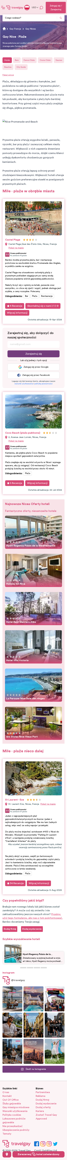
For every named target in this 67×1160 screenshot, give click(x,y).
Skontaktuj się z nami (39, 306)
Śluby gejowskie (11, 1103)
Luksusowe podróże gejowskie (13, 1120)
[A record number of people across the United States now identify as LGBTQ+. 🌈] (55, 998)
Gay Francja (15, 29)
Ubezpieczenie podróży (15, 1130)
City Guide (21, 67)
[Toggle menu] (3, 7)
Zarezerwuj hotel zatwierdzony (38, 1154)
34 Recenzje (17, 883)
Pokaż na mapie (16, 248)
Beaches (8, 67)
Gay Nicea (30, 29)
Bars (17, 60)
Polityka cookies (11, 1115)
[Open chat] (41, 7)
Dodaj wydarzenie (46, 1103)
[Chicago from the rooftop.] (12, 1051)
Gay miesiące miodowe (15, 1107)
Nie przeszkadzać (12, 1126)
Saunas (59, 60)
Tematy (6, 1134)
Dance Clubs (29, 60)
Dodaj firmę (42, 1100)
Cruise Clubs (45, 60)
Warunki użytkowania (14, 1111)
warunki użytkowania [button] (23, 384)
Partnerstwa (43, 1092)
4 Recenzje (16, 306)
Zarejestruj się (33, 354)
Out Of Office (10, 1100)
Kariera (40, 1111)
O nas (5, 1092)
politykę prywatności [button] (43, 384)
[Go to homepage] (14, 7)
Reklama (40, 1096)
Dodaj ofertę (43, 1107)
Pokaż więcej (8, 75)
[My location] (6, 1154)
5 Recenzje (16, 483)
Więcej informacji (17, 313)
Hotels (7, 60)
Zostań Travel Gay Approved (46, 1117)
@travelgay (18, 980)
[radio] (24, 240)
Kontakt (7, 1096)
